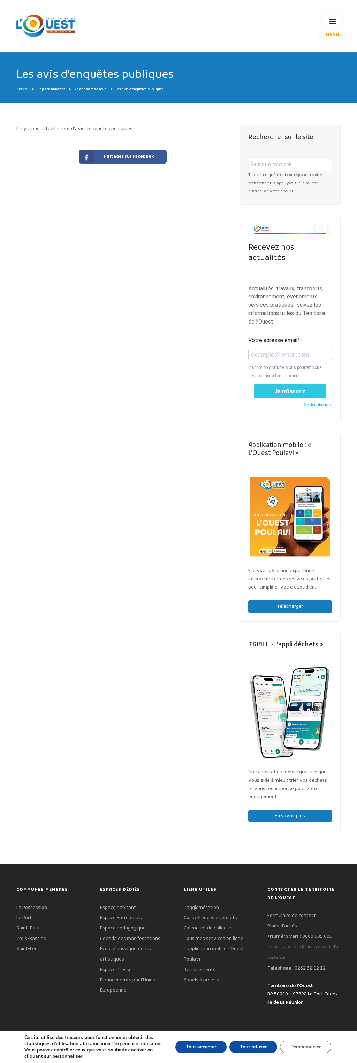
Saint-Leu (27, 949)
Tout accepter (201, 1046)
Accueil (22, 89)
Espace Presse (116, 970)
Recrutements (199, 970)
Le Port (24, 918)
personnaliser (67, 1056)
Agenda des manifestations (130, 939)
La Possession (31, 908)
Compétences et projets (210, 918)
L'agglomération (201, 908)
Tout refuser (253, 1046)
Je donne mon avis (91, 89)
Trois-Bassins (31, 939)
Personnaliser (305, 1046)
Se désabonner (318, 404)
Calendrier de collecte (207, 928)
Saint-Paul (27, 928)
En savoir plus (290, 816)
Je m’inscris (290, 391)
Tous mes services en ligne (213, 939)
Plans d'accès (282, 926)
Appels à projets (201, 980)
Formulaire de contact (291, 916)
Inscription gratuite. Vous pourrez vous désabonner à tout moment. (285, 371)
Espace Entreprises (121, 918)
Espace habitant (51, 89)
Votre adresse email (272, 340)
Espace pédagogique (123, 928)
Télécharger (290, 606)
